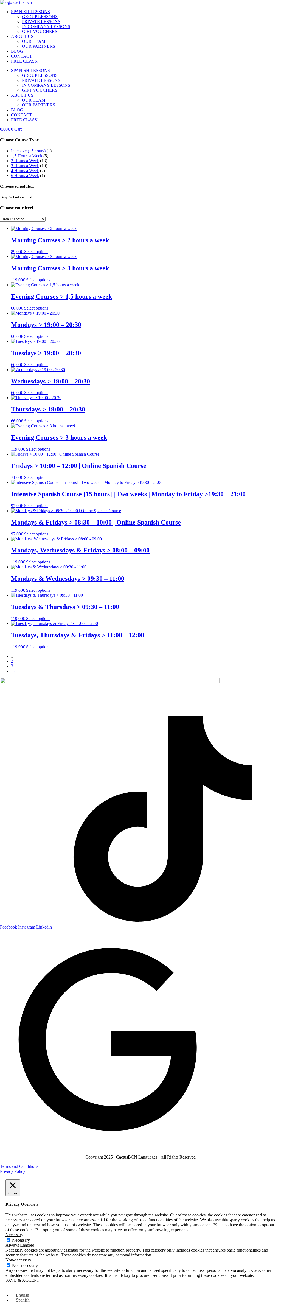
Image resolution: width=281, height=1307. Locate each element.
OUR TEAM (33, 41)
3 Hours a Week (25, 165)
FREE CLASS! (24, 61)
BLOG (17, 51)
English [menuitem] (22, 1295)
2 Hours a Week (25, 160)
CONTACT (21, 56)
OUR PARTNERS (38, 46)
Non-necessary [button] (18, 1260)
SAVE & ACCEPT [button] (22, 1280)
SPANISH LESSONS (30, 11)
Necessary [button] (14, 1234)
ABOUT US (22, 36)
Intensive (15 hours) (28, 150)
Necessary (21, 1240)
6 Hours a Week (25, 175)
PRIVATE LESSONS (41, 21)
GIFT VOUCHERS (39, 31)
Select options (36, 251)
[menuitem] (20, 1295)
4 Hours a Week (25, 170)
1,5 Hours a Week (26, 155)
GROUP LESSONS (40, 16)
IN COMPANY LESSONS (46, 26)
